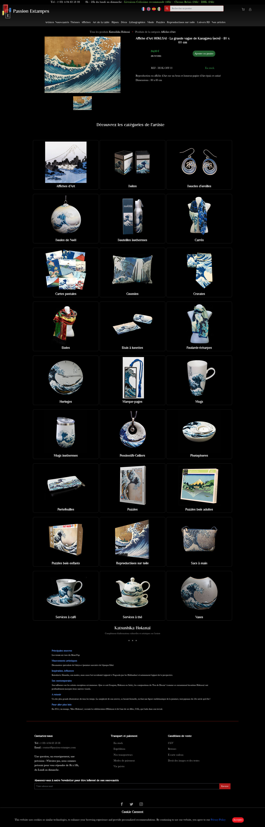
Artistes (49, 22)
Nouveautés (62, 22)
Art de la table (101, 22)
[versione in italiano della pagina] (159, 9)
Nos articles (218, 22)
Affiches (86, 22)
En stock (118, 743)
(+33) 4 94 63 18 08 (68, 2)
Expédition (119, 749)
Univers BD (203, 22)
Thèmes (75, 22)
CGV (170, 743)
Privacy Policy (218, 820)
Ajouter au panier (204, 53)
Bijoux (115, 22)
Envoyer (225, 786)
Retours (172, 749)
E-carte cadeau (175, 755)
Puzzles (160, 22)
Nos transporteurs (123, 755)
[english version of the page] (149, 9)
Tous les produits (110, 32)
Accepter (238, 820)
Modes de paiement (124, 760)
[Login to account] (250, 9)
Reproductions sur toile (181, 22)
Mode (150, 22)
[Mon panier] (244, 10)
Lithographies (137, 22)
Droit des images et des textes (183, 760)
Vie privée (119, 766)
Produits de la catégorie (155, 32)
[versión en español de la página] (154, 9)
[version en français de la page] (143, 9)
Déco (124, 22)
